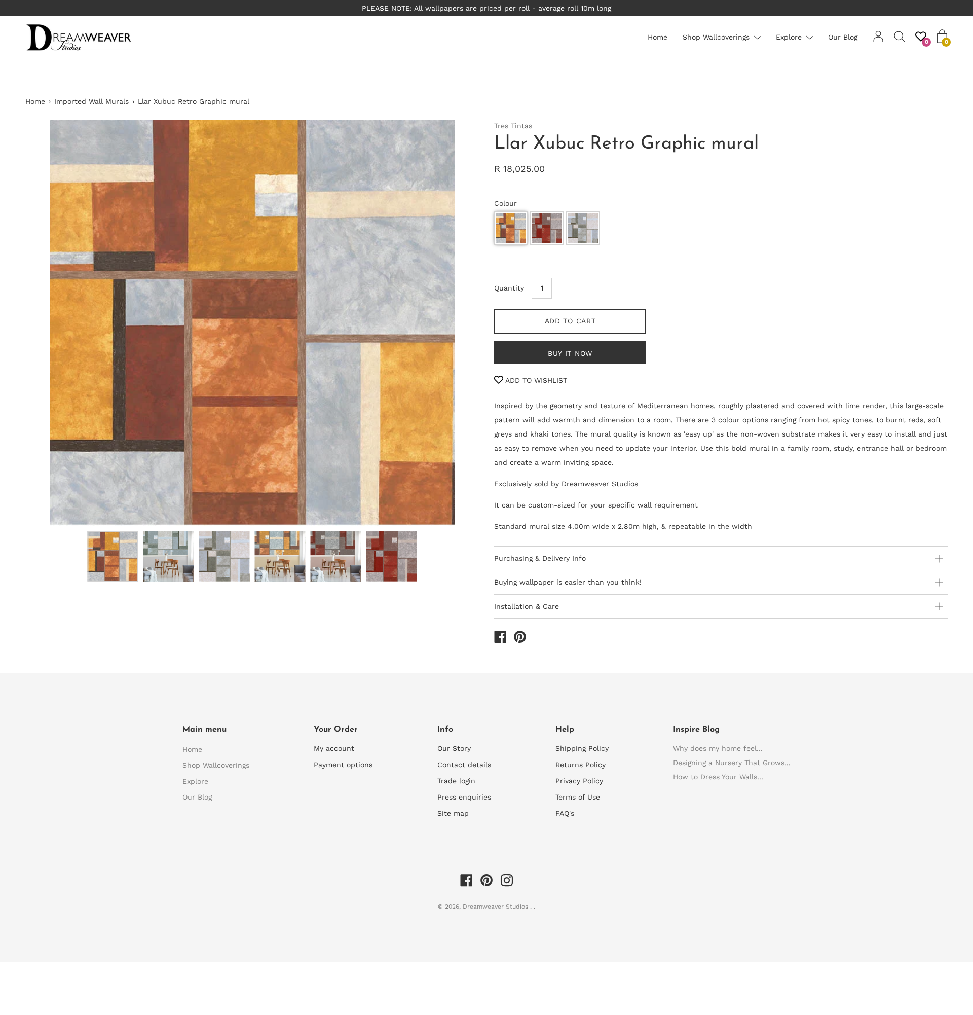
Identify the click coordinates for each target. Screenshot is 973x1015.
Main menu (204, 730)
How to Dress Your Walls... (718, 777)
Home (657, 37)
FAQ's (564, 813)
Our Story (454, 748)
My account (334, 748)
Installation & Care (526, 606)
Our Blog (842, 37)
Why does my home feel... (718, 748)
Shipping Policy (582, 748)
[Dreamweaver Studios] (500, 638)
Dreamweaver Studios (496, 906)
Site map (453, 813)
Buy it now (570, 353)
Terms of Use (577, 797)
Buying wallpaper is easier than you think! (568, 582)
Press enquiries (464, 797)
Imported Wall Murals (91, 101)
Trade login (456, 781)
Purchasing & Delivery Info (540, 558)
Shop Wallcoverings (716, 37)
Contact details (464, 764)
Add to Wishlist (535, 380)
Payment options (343, 764)
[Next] (453, 323)
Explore (789, 37)
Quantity (509, 288)
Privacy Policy (579, 781)
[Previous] (51, 323)
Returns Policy (580, 764)
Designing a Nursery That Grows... (732, 762)
